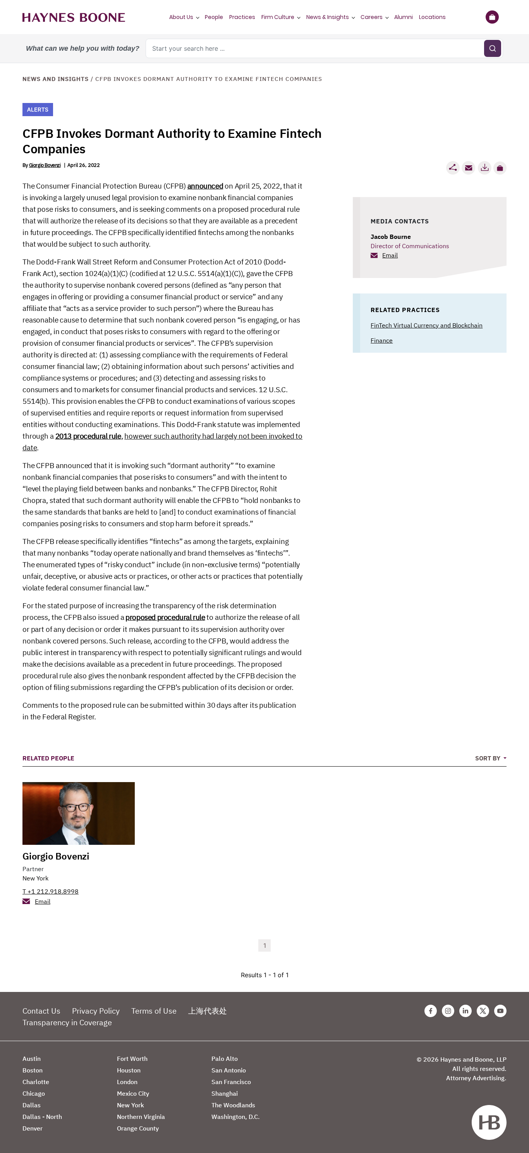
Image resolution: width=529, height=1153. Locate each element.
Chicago (33, 1093)
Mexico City (133, 1093)
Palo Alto (224, 1058)
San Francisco (231, 1082)
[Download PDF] (484, 168)
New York (35, 878)
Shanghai (224, 1093)
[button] (500, 168)
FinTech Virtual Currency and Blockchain (427, 325)
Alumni (403, 17)
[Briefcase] (492, 17)
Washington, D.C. (235, 1116)
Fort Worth (132, 1058)
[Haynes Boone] (73, 17)
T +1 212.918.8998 (50, 891)
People (214, 17)
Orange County (138, 1128)
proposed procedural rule (165, 617)
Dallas (31, 1105)
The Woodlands (233, 1105)
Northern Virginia (141, 1116)
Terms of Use (154, 1010)
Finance (382, 340)
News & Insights (327, 17)
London (127, 1082)
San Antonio (228, 1070)
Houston (129, 1070)
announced (205, 185)
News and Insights (55, 78)
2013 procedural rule (88, 436)
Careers (372, 17)
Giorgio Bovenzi (45, 165)
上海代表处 (207, 1010)
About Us (181, 17)
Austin (31, 1058)
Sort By (488, 758)
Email (390, 255)
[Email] (469, 168)
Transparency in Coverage (67, 1022)
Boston (32, 1070)
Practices (242, 17)
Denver (32, 1128)
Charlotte (35, 1082)
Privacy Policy (96, 1010)
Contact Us (41, 1010)
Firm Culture (277, 17)
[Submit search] (492, 48)
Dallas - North (42, 1116)
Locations (432, 17)
